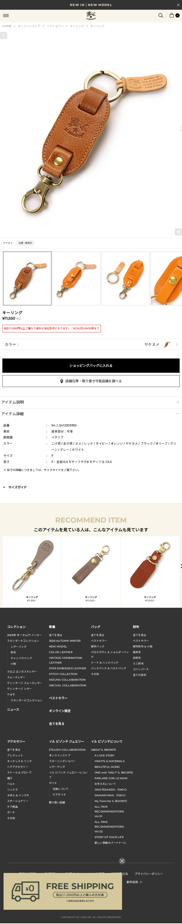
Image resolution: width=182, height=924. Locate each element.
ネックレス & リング (19, 761)
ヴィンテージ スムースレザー (24, 683)
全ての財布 (139, 675)
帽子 (9, 778)
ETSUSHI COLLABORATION (67, 749)
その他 (95, 674)
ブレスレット (15, 755)
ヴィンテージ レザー (19, 688)
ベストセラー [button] (58, 698)
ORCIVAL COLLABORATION (67, 685)
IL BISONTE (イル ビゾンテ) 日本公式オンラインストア (91, 16)
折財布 (137, 658)
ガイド (53, 783)
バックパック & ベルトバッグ (108, 668)
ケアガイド (59, 794)
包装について (60, 789)
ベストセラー (55, 26)
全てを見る (55, 635)
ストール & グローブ (19, 772)
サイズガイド (52, 470)
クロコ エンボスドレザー (22, 671)
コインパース (141, 669)
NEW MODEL (58, 646)
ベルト (11, 784)
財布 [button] (136, 626)
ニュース (13, 709)
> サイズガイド (15, 487)
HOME (7, 26)
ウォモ (11, 694)
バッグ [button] (95, 626)
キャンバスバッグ (21, 658)
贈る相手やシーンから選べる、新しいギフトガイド (91, 6)
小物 (13, 663)
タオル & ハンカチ (18, 795)
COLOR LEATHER (61, 652)
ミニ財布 (138, 663)
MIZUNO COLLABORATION (67, 679)
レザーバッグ (19, 646)
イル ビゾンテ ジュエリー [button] (66, 741)
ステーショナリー (17, 801)
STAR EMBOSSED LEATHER (67, 668)
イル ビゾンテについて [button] (107, 741)
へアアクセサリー (17, 766)
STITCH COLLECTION (63, 674)
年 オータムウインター (24, 635)
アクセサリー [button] (16, 741)
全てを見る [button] (56, 723)
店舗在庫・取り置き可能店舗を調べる (93, 381)
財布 (13, 652)
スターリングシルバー (62, 761)
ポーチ (11, 812)
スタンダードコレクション (23, 640)
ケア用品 (12, 806)
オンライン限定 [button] (60, 710)
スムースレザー (16, 677)
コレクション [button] (16, 626)
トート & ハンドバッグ (104, 662)
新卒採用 (132, 882)
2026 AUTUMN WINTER (65, 640)
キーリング (77, 26)
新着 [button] (52, 626)
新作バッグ (97, 646)
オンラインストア (29, 26)
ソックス (12, 789)
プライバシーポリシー (149, 874)
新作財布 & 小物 (142, 646)
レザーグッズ (57, 766)
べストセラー (141, 640)
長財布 (137, 652)
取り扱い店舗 (57, 802)
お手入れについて (105, 784)
